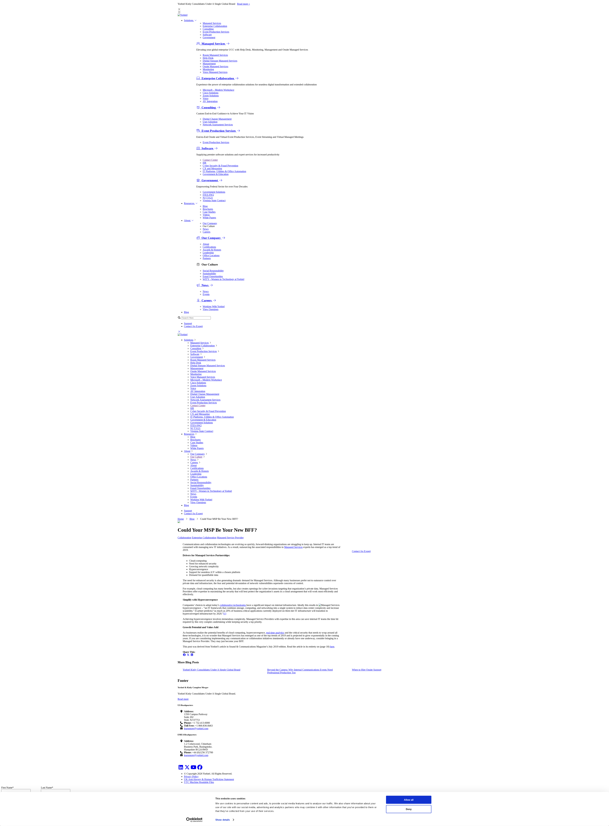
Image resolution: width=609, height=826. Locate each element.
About (187, 220)
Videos (206, 214)
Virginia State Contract (214, 200)
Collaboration (184, 537)
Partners (207, 258)
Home (181, 519)
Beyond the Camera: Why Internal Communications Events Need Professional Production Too (300, 671)
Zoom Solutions (211, 95)
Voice (205, 98)
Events (206, 294)
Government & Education (216, 174)
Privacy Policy (191, 776)
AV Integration (210, 101)
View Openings (210, 309)
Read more (183, 699)
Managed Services (212, 23)
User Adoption (210, 121)
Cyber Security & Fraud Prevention (220, 165)
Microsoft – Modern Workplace (218, 90)
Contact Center (210, 160)
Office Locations (211, 255)
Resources (189, 203)
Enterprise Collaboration (215, 26)
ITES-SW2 (208, 194)
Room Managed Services (215, 55)
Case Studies (209, 212)
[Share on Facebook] (184, 654)
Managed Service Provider (230, 537)
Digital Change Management (217, 119)
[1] (224, 613)
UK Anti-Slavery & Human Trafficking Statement (209, 779)
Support (188, 323)
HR (204, 162)
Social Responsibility (213, 270)
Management (209, 63)
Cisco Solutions (210, 92)
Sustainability (209, 273)
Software (207, 34)
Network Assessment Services (218, 124)
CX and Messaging (212, 168)
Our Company (210, 223)
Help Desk (208, 58)
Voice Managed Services (215, 72)
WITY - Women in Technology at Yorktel (223, 279)
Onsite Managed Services (215, 66)
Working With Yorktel (214, 306)
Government (209, 37)
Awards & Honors (212, 249)
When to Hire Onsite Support (366, 669)
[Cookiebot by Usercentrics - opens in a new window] (194, 819)
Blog (205, 206)
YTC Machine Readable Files (199, 782)
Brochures (208, 209)
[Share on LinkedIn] (191, 654)
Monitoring (208, 69)
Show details (222, 819)
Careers (206, 232)
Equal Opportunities (213, 276)
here (332, 646)
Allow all (408, 799)
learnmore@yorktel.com (196, 728)
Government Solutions (214, 192)
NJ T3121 (208, 197)
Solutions (189, 20)
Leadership (208, 252)
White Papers (209, 217)
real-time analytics (275, 632)
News (206, 229)
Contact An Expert (193, 326)
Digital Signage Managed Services (220, 60)
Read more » (243, 4)
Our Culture (196, 456)
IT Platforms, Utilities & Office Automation (224, 171)
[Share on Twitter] (188, 654)
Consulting (208, 29)
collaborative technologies (233, 605)
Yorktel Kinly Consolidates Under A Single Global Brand (211, 669)
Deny (409, 809)
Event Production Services (216, 31)
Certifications (209, 247)
